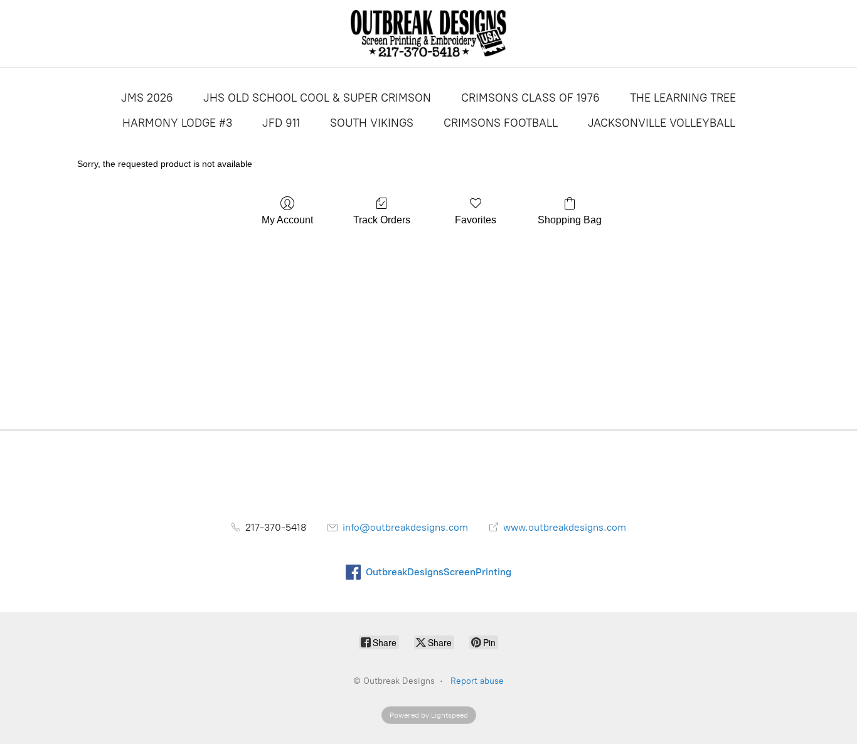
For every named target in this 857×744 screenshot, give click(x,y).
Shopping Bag (570, 220)
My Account (287, 220)
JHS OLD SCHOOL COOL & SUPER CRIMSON (317, 98)
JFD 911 (281, 123)
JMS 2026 (147, 98)
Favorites (475, 220)
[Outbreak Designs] (429, 33)
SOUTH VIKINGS (371, 123)
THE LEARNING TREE (683, 98)
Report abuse (477, 681)
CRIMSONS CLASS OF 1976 (530, 98)
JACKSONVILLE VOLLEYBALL (661, 123)
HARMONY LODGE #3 (177, 123)
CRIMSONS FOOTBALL (501, 123)
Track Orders (381, 220)
